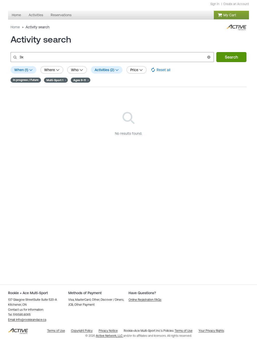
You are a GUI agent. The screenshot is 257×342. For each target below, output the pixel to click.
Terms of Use (183, 330)
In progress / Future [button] (25, 79)
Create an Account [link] (236, 4)
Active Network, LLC (109, 335)
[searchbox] (111, 57)
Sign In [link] (214, 4)
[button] (209, 57)
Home (15, 27)
